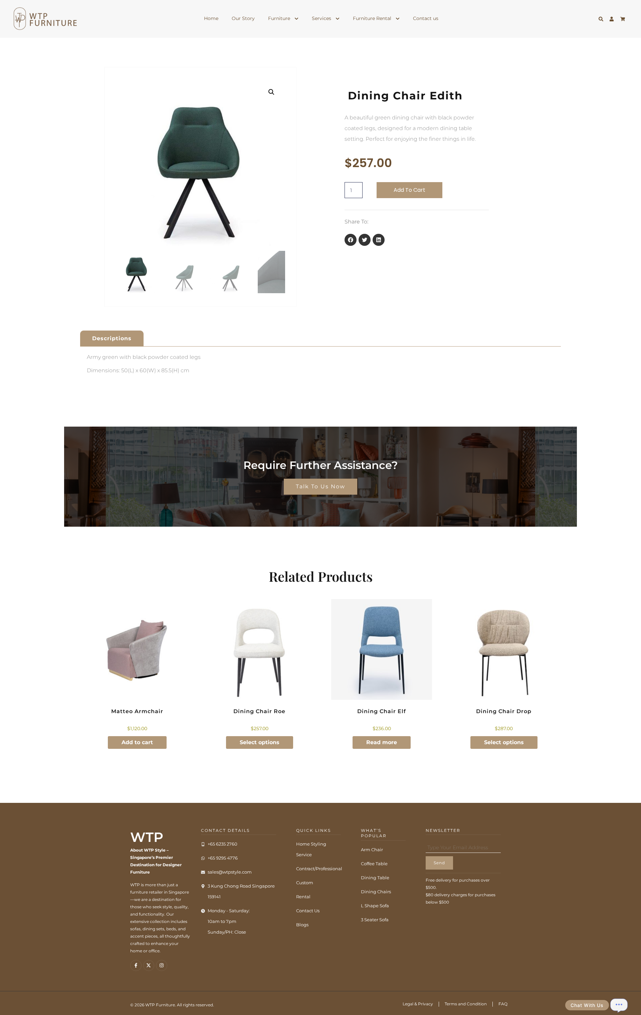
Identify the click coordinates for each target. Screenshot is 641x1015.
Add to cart (409, 190)
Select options (259, 742)
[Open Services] (338, 18)
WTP (146, 837)
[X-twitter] (149, 965)
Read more (381, 742)
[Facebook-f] (136, 965)
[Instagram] (161, 965)
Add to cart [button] (137, 742)
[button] (271, 92)
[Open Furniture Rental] (398, 18)
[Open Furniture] (296, 18)
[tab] (112, 338)
